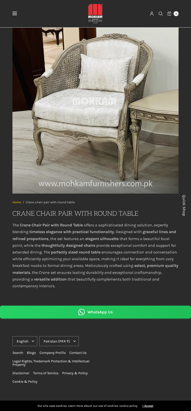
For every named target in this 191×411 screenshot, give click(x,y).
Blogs (31, 353)
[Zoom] (95, 111)
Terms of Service (45, 373)
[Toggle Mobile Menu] (17, 13)
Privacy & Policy (75, 373)
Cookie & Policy (25, 381)
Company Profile (53, 353)
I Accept (148, 405)
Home (16, 202)
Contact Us (78, 353)
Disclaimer (20, 373)
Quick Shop (184, 205)
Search (17, 353)
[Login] (152, 13)
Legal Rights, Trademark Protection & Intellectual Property (51, 363)
